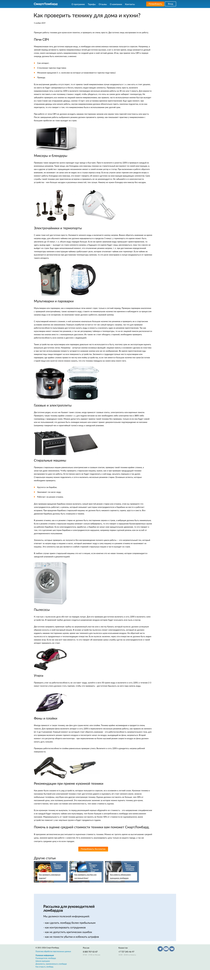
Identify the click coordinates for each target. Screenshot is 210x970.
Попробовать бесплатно (93, 849)
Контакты (130, 4)
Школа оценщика (43, 961)
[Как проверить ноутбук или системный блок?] (86, 872)
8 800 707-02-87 (90, 952)
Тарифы (92, 4)
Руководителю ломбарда (46, 958)
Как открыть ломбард (44, 967)
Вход (170, 4)
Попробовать (155, 4)
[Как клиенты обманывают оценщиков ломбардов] (122, 872)
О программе (78, 4)
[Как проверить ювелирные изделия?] (51, 872)
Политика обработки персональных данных (53, 951)
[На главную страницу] (46, 4)
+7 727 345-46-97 (126, 952)
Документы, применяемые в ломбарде (51, 964)
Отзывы (103, 4)
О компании (116, 4)
